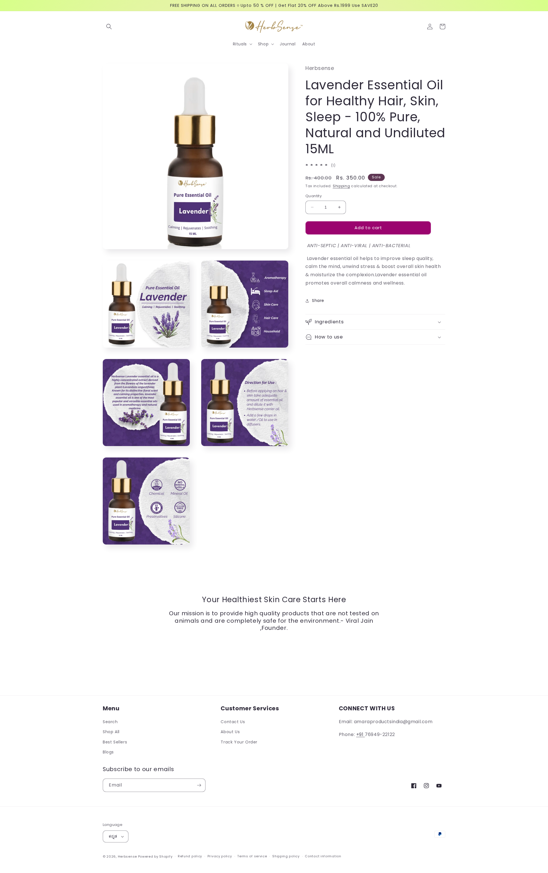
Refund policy (190, 856)
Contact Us (233, 722)
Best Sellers (115, 742)
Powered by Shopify (155, 856)
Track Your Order (239, 742)
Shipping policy (286, 856)
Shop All (111, 732)
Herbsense (127, 856)
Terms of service (252, 856)
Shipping (341, 186)
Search (110, 722)
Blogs (108, 752)
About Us (230, 732)
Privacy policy (219, 856)
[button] (109, 26)
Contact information (323, 856)
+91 (360, 734)
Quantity (313, 196)
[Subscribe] (199, 785)
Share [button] (318, 300)
